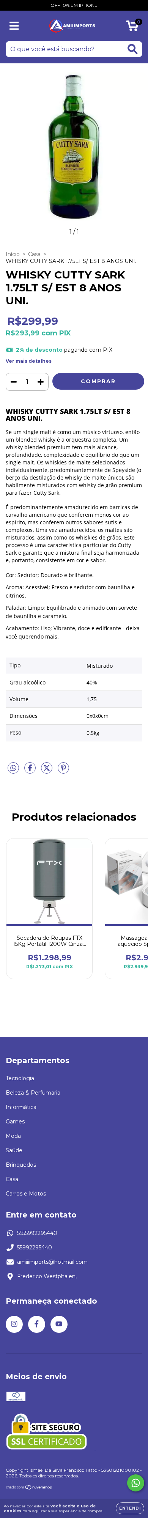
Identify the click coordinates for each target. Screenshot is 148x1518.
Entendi (130, 1508)
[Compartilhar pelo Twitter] (47, 771)
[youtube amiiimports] (59, 1324)
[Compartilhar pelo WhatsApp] (13, 768)
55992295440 (34, 1247)
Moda (13, 1136)
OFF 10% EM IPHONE (74, 5)
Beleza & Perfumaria (33, 1092)
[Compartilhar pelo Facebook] (30, 771)
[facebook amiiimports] (36, 1324)
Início (13, 254)
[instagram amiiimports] (14, 1324)
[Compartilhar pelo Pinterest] (63, 771)
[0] (132, 27)
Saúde (14, 1150)
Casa (34, 254)
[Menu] (14, 26)
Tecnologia (20, 1078)
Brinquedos (21, 1164)
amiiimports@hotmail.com (52, 1261)
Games (15, 1121)
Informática (21, 1107)
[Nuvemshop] (29, 1488)
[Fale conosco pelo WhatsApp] (135, 1482)
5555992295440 (37, 1233)
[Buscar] (133, 49)
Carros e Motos (26, 1193)
